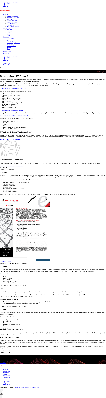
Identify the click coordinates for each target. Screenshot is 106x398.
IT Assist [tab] (20, 166)
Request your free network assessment (10, 139)
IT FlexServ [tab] (14, 166)
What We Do (6, 369)
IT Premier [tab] (3, 166)
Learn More (3, 363)
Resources (6, 372)
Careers (5, 374)
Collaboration (6, 375)
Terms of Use (28, 387)
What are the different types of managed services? (15, 115)
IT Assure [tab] (8, 166)
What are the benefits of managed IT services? (14, 88)
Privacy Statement (19, 387)
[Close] (1, 390)
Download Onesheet (5, 261)
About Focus (6, 371)
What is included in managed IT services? (12, 110)
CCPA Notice (36, 387)
